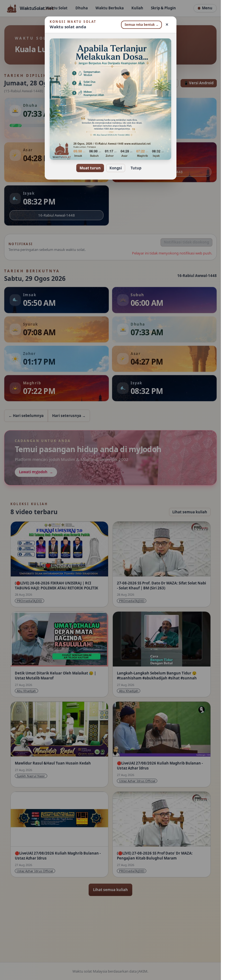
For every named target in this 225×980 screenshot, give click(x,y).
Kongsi (115, 168)
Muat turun (90, 168)
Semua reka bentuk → (142, 25)
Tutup (136, 168)
